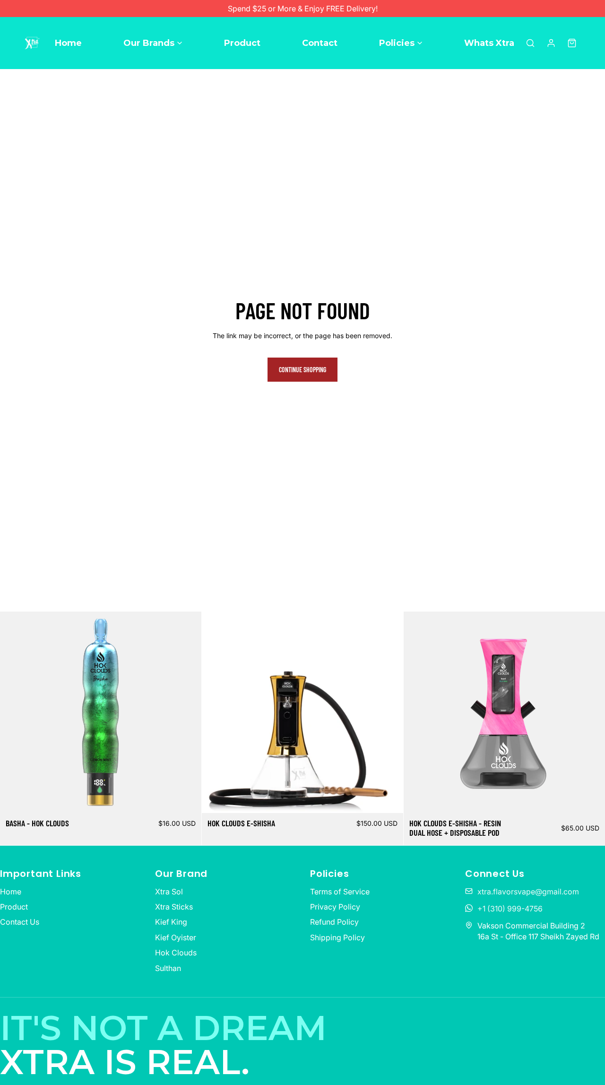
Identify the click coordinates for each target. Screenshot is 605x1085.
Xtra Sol (169, 891)
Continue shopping (302, 370)
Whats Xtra (489, 43)
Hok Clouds (176, 952)
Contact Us (19, 922)
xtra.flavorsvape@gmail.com (528, 891)
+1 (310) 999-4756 (510, 908)
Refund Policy (334, 922)
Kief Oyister (175, 937)
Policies (397, 43)
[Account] (551, 43)
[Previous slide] (14, 712)
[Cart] (571, 43)
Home (68, 43)
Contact (319, 43)
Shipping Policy (337, 937)
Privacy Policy (335, 906)
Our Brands (148, 43)
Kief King (171, 922)
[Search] (530, 43)
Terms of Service (340, 891)
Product (242, 43)
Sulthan (168, 968)
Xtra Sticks (174, 906)
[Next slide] (187, 712)
